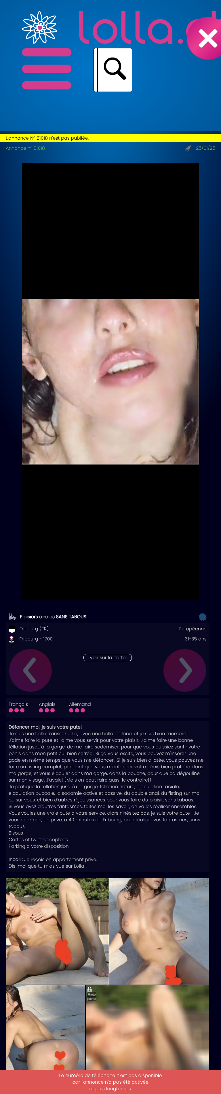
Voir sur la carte (107, 657)
